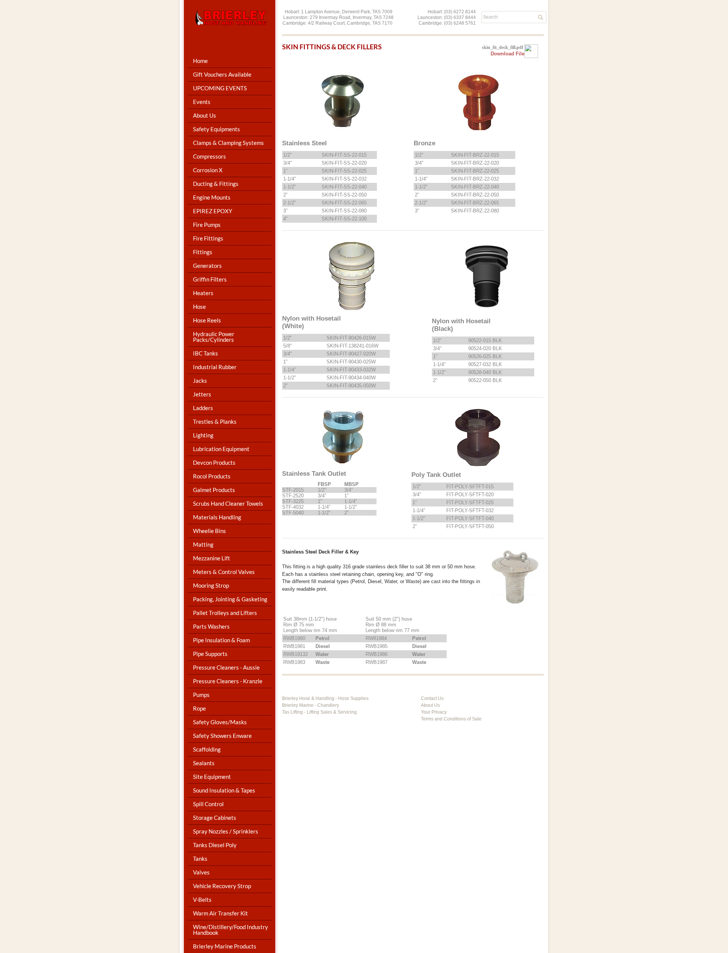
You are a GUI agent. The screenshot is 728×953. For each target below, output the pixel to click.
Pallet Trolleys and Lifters (225, 612)
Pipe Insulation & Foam (221, 640)
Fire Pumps (207, 224)
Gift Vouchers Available (222, 74)
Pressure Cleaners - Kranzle (227, 681)
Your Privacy (434, 712)
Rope (199, 708)
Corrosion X (208, 170)
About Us (430, 705)
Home (200, 60)
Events (201, 101)
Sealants (204, 763)
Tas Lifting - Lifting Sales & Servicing (319, 712)
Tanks (200, 858)
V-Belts (202, 899)
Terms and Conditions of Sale (451, 719)
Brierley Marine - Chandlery (310, 705)
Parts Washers (211, 626)
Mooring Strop (211, 585)
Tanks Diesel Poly (215, 844)
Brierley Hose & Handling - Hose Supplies (325, 698)
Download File (507, 54)
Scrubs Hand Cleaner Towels (228, 503)
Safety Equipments (216, 129)
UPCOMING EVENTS (220, 88)
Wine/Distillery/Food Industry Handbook (230, 929)
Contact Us (432, 698)
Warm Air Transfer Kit (220, 913)
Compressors (209, 156)
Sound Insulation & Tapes (224, 790)
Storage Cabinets (214, 817)
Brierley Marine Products (224, 946)
